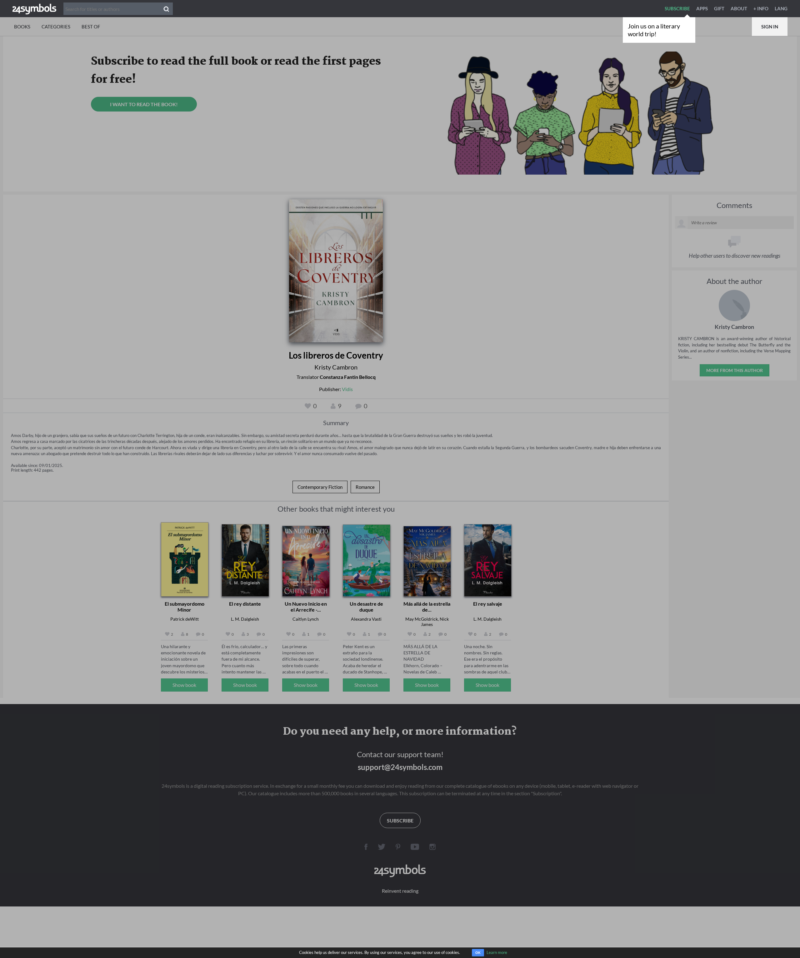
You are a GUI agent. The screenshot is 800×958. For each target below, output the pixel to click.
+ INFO (760, 8)
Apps (702, 8)
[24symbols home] (34, 8)
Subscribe (677, 8)
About (739, 8)
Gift (719, 8)
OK (478, 953)
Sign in (769, 26)
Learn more (497, 952)
